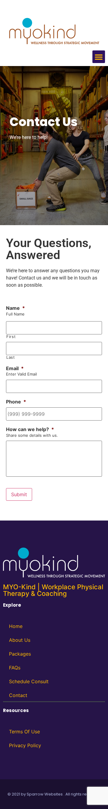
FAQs (14, 668)
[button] (98, 56)
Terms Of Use (24, 732)
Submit (19, 494)
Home (15, 626)
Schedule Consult (29, 681)
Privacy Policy (25, 745)
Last (10, 357)
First (11, 337)
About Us (19, 640)
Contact (18, 695)
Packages (20, 654)
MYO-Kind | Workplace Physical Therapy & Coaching (53, 590)
